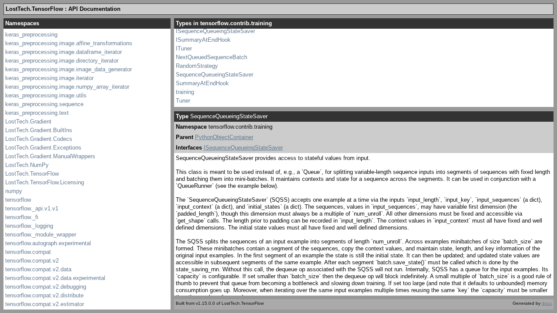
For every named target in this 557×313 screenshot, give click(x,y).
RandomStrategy (197, 66)
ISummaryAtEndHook (203, 40)
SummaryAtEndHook (202, 83)
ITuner (184, 48)
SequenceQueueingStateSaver (214, 74)
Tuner (183, 100)
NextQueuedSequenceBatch (211, 57)
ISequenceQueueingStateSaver (215, 31)
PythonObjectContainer (224, 137)
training (185, 92)
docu (547, 303)
